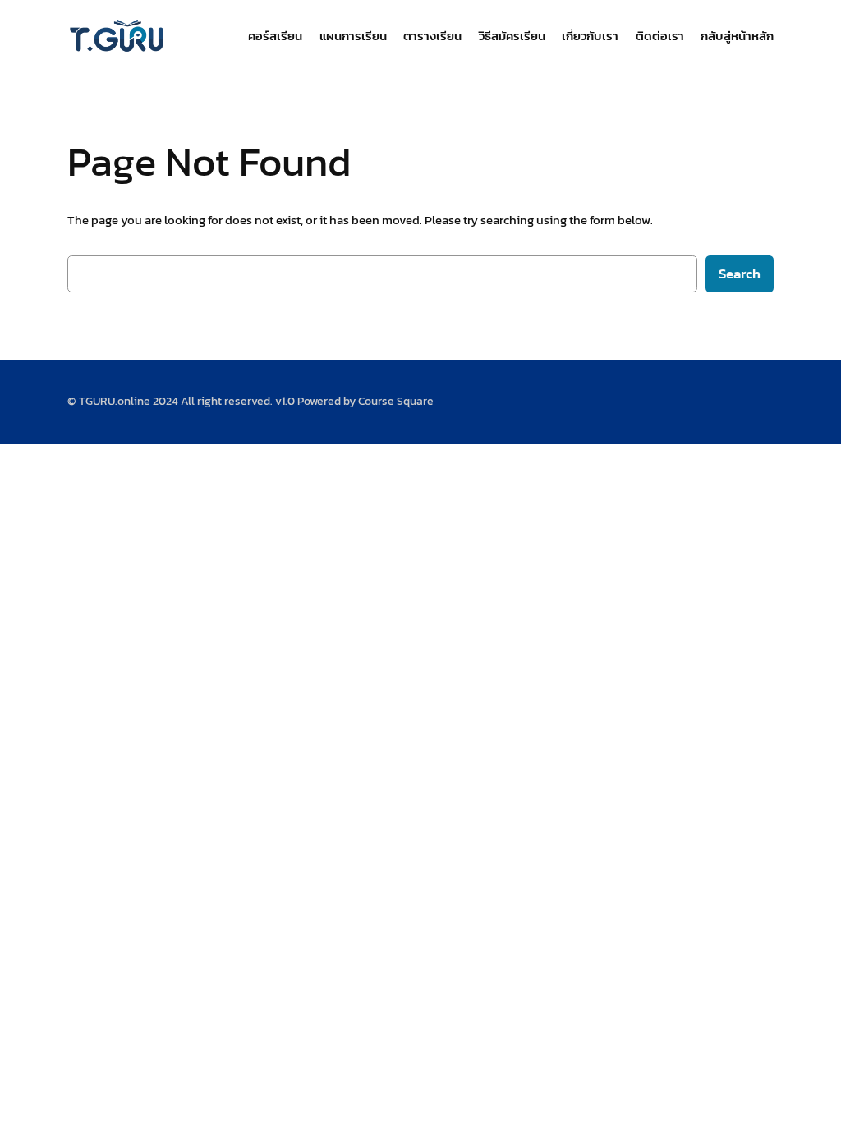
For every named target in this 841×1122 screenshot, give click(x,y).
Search (740, 274)
